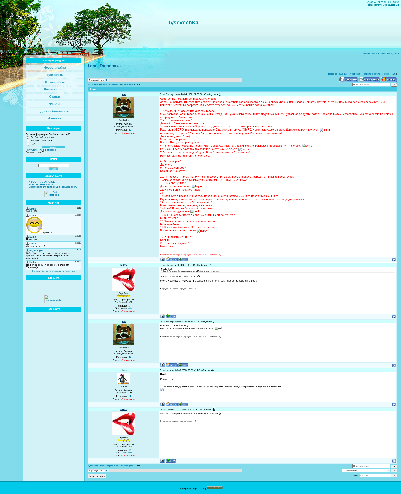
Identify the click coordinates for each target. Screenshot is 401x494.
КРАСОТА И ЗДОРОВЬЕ (42, 182)
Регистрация (378, 53)
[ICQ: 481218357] (183, 404)
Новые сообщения (337, 74)
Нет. (33, 144)
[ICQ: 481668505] (183, 259)
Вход (389, 53)
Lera (138, 84)
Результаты (32, 149)
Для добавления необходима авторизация (53, 271)
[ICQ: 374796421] (171, 316)
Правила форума (371, 74)
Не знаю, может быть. (42, 140)
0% (130, 308)
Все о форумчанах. (109, 84)
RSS (396, 53)
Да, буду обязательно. (42, 137)
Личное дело (127, 84)
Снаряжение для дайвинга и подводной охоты (53, 187)
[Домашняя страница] (172, 259)
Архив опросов (48, 149)
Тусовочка (93, 84)
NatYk (123, 265)
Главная (366, 53)
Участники (354, 74)
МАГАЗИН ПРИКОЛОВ (41, 184)
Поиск (385, 74)
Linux (124, 370)
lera (124, 94)
